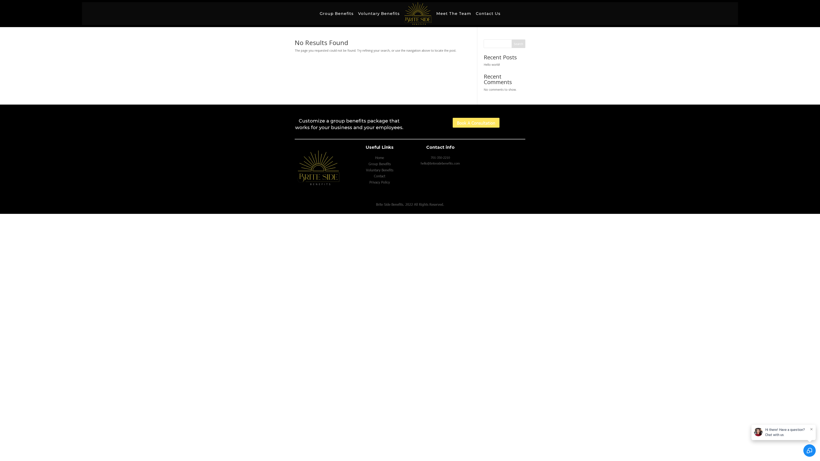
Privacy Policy (379, 182)
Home (379, 157)
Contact (379, 176)
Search (518, 44)
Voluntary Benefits (379, 13)
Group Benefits (336, 13)
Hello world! (492, 65)
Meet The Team (453, 13)
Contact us (488, 13)
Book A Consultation (476, 122)
